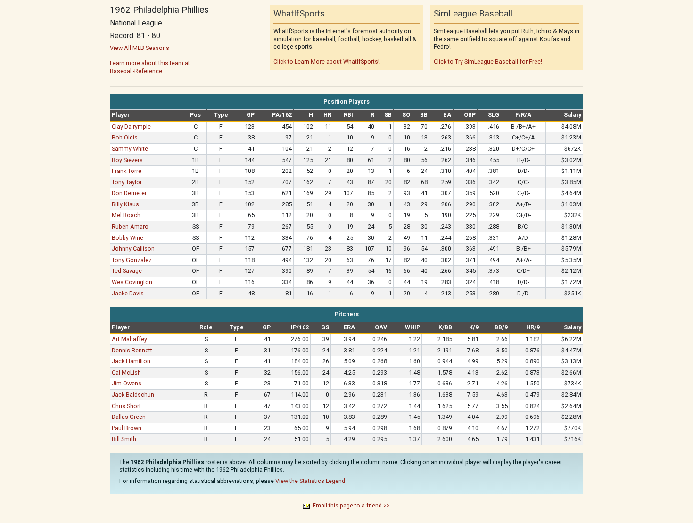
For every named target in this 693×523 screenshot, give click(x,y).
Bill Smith (124, 438)
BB (424, 114)
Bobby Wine (127, 237)
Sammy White (130, 148)
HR (327, 114)
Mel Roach (126, 215)
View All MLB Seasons (139, 47)
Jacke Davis (128, 293)
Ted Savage (127, 270)
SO (406, 114)
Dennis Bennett (132, 350)
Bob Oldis (125, 137)
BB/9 (501, 327)
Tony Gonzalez (132, 259)
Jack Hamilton (131, 361)
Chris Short (126, 405)
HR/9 (533, 327)
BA (447, 114)
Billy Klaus (125, 204)
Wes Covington (132, 282)
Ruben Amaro (130, 226)
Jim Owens (126, 383)
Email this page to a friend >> (351, 505)
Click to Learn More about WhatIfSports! (326, 61)
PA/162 (282, 114)
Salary (572, 114)
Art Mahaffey (129, 339)
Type (221, 114)
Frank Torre (126, 170)
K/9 (473, 327)
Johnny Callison (133, 248)
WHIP (412, 327)
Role (206, 327)
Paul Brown (126, 428)
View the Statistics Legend (310, 480)
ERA (349, 327)
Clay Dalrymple (131, 126)
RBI (348, 114)
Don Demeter (129, 192)
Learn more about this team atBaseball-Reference (150, 66)
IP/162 (300, 327)
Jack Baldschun (133, 394)
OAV (381, 327)
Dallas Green (129, 416)
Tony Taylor (127, 182)
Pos (195, 114)
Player (121, 114)
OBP (470, 114)
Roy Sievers (127, 159)
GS (325, 327)
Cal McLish (126, 372)
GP (251, 114)
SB (388, 114)
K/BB (445, 327)
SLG (493, 114)
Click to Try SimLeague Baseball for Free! (488, 61)
